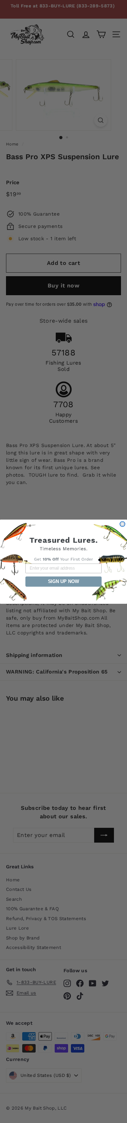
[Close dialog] (122, 523)
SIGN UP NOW (63, 581)
